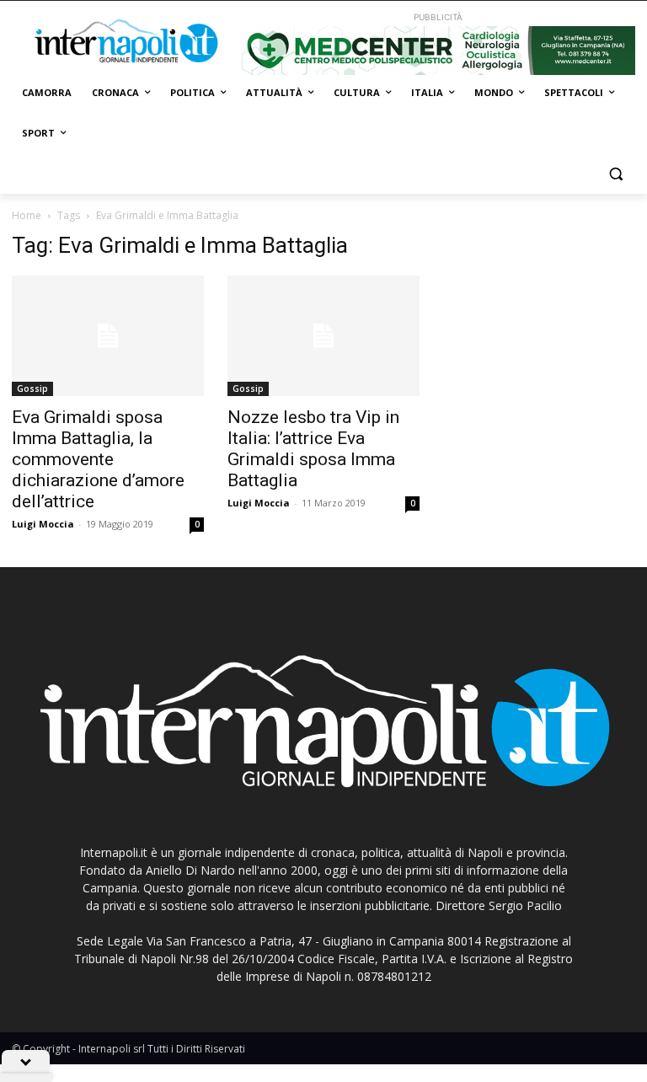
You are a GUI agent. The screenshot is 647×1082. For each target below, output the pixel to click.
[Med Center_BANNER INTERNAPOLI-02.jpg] (438, 50)
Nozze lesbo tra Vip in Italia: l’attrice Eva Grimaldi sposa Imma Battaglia (313, 448)
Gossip (32, 388)
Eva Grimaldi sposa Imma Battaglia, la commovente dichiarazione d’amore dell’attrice (98, 459)
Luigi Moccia (43, 523)
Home (26, 215)
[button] (615, 174)
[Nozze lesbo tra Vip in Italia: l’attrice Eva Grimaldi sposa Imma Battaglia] (323, 336)
